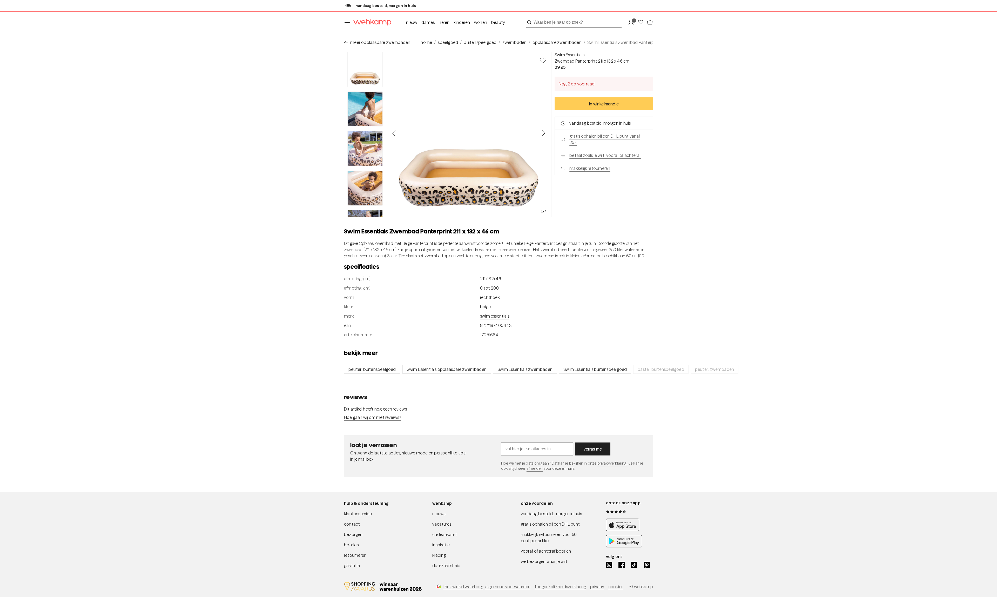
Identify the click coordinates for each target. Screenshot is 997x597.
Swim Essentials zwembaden (525, 369)
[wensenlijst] (642, 22)
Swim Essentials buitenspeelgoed (595, 369)
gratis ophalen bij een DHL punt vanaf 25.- (604, 139)
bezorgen (353, 534)
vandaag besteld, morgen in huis (551, 513)
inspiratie (441, 544)
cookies (615, 586)
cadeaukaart (444, 534)
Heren (444, 22)
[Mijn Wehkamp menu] (632, 22)
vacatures (441, 524)
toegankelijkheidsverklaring (560, 586)
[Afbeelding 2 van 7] (365, 109)
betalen (351, 544)
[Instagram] (609, 565)
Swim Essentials (569, 54)
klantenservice (358, 513)
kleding (439, 555)
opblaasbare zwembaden (557, 42)
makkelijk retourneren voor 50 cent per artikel (549, 537)
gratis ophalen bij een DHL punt (550, 524)
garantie (352, 565)
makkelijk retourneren (589, 168)
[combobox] (574, 22)
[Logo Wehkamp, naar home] (370, 22)
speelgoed (448, 42)
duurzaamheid (446, 565)
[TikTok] (634, 565)
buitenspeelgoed (480, 42)
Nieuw (411, 22)
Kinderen (462, 22)
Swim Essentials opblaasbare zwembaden (447, 369)
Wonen (480, 22)
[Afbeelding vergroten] (468, 134)
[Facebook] (621, 565)
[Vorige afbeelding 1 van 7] (394, 133)
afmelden (535, 468)
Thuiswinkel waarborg (463, 586)
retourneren (355, 555)
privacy (597, 586)
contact (352, 524)
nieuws (438, 513)
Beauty (498, 22)
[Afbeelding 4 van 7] (365, 188)
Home (426, 42)
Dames (428, 22)
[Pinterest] (647, 565)
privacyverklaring (612, 463)
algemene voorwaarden (507, 586)
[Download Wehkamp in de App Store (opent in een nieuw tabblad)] (624, 529)
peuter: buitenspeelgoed (372, 369)
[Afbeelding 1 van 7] (365, 69)
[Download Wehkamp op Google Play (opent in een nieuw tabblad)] (624, 546)
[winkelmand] (650, 22)
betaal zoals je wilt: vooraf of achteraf (605, 155)
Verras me (593, 449)
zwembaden (514, 42)
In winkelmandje (604, 103)
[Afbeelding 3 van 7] (365, 148)
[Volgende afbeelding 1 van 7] (543, 133)
